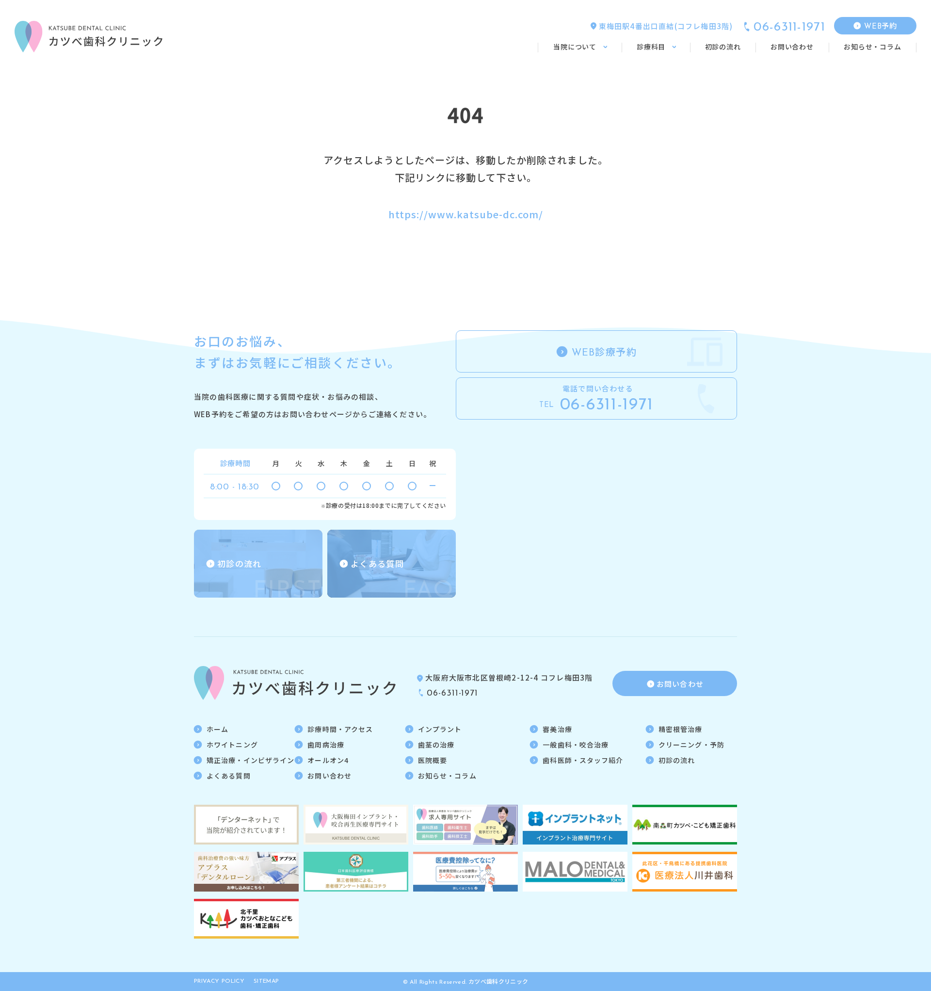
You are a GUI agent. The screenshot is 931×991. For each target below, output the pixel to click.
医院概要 (432, 760)
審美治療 (557, 729)
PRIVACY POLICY (219, 981)
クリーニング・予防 (691, 744)
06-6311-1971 (789, 27)
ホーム (217, 729)
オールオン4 (328, 760)
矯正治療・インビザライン (250, 760)
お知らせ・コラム (447, 775)
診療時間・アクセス (340, 729)
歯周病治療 (325, 744)
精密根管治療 (680, 729)
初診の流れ (676, 760)
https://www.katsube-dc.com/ (465, 214)
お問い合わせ (329, 775)
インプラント (440, 729)
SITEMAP (266, 981)
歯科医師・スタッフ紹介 (583, 760)
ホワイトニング (232, 744)
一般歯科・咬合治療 (576, 744)
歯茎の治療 (436, 744)
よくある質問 (229, 775)
